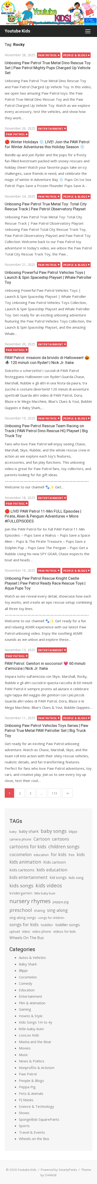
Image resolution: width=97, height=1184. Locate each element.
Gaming (25, 1009)
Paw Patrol (47, 55)
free (72, 855)
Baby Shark (28, 964)
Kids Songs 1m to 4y (35, 1022)
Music (23, 1054)
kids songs (21, 885)
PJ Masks (26, 1099)
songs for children (51, 918)
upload (14, 931)
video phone (41, 931)
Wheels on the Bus (34, 1138)
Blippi (23, 970)
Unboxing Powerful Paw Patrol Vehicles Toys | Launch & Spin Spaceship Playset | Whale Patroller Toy (48, 277)
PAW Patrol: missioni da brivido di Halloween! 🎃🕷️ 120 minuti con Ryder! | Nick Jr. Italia (47, 360)
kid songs (58, 877)
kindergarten (20, 893)
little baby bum (44, 893)
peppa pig (61, 902)
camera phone (20, 839)
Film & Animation (32, 1003)
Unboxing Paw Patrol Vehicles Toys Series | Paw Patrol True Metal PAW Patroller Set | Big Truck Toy (46, 730)
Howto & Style (31, 1015)
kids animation (25, 862)
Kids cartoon (54, 862)
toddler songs (67, 924)
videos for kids (64, 931)
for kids (58, 854)
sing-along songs (22, 917)
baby (13, 831)
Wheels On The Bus (26, 937)
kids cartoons (21, 870)
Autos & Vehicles (32, 957)
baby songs (54, 831)
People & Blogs (75, 55)
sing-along (57, 910)
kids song (76, 877)
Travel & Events (32, 1132)
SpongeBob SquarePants (39, 1119)
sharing (39, 910)
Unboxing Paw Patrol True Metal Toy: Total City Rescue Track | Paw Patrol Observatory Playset (46, 206)
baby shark (29, 831)
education (41, 855)
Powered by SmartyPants (59, 1170)
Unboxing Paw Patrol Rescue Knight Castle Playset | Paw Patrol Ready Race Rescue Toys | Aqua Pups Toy (45, 583)
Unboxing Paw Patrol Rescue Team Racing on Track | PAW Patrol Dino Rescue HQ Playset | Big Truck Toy (46, 430)
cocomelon (20, 854)
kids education (51, 870)
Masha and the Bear (35, 1041)
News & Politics (31, 1061)
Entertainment (50, 128)
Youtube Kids (17, 30)
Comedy (25, 983)
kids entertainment (28, 877)
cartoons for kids (27, 846)
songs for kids (24, 924)
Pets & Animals (31, 1093)
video (26, 931)
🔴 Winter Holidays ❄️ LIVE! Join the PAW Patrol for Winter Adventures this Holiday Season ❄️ (47, 144)
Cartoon (41, 839)
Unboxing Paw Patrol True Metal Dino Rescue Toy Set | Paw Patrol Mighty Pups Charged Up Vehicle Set (48, 67)
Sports (24, 1125)
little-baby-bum (31, 1028)
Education (27, 990)
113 (54, 793)
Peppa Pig (27, 1086)
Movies (25, 1048)
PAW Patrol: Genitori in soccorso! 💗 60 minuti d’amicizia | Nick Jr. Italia (45, 666)
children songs (63, 846)
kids (81, 854)
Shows (24, 1112)
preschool (20, 910)
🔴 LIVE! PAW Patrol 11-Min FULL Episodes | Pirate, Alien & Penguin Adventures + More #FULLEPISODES (43, 516)
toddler (47, 924)
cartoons (60, 839)
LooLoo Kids (29, 1035)
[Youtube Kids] (48, 12)
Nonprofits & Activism (36, 1067)
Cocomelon (28, 977)
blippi (73, 831)
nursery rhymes (30, 901)
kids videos (49, 885)
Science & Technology (36, 1106)
